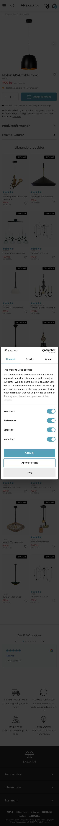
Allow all (29, 453)
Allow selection (29, 462)
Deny (29, 472)
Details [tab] (29, 359)
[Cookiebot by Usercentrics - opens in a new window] (42, 351)
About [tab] (48, 359)
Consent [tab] (10, 359)
